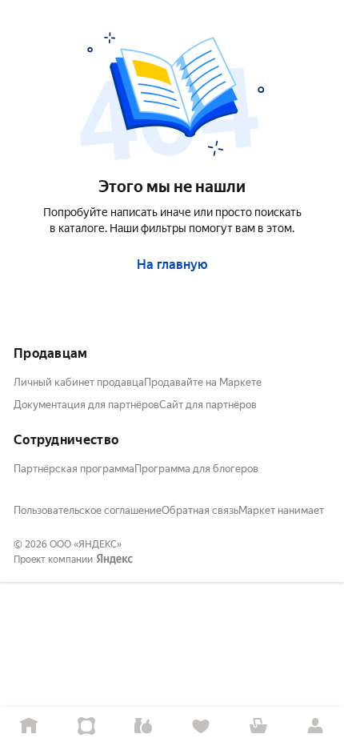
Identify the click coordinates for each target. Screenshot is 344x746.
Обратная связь (200, 510)
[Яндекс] (114, 559)
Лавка (143, 726)
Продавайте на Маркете (203, 382)
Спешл (86, 726)
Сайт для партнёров (208, 405)
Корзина (258, 726)
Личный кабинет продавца (79, 382)
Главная (29, 726)
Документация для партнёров (86, 405)
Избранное (201, 726)
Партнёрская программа (74, 469)
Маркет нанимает (281, 510)
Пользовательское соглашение (88, 510)
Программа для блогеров (196, 469)
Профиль (315, 726)
